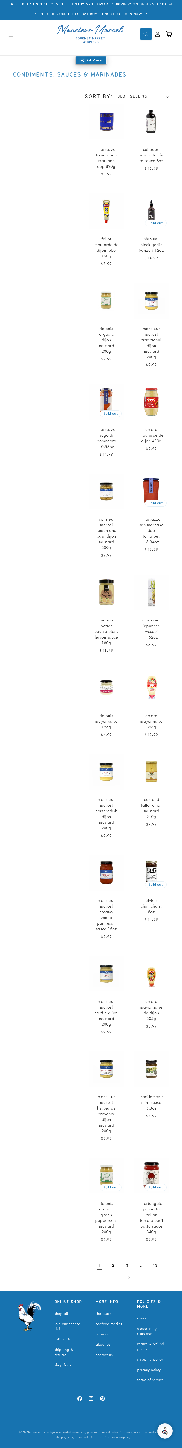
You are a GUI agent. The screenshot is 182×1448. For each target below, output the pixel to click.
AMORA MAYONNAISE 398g (151, 721)
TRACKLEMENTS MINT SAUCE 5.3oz (151, 1102)
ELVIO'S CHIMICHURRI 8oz (151, 906)
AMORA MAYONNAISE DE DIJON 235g (151, 1010)
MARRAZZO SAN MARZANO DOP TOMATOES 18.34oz (151, 530)
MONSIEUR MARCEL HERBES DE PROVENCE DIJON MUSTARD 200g (106, 1113)
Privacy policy (131, 1431)
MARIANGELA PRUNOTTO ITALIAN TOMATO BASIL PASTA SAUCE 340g (151, 1217)
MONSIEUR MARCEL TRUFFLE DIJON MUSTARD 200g (106, 1012)
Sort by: (99, 96)
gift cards (62, 1339)
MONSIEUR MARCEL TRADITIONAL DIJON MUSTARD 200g (151, 342)
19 (155, 1265)
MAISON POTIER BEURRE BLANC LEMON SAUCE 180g (106, 631)
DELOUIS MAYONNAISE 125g (106, 721)
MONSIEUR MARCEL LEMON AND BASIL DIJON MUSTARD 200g (106, 533)
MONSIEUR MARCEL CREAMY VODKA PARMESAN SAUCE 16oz (106, 914)
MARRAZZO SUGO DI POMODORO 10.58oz (106, 438)
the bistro (104, 1313)
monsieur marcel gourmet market (51, 1431)
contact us (104, 1354)
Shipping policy (65, 1436)
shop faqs (63, 1364)
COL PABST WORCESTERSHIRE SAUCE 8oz (151, 155)
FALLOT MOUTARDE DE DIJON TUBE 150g (106, 247)
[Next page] (128, 1277)
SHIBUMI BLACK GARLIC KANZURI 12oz (151, 244)
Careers (143, 1318)
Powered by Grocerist (85, 1431)
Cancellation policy (119, 1436)
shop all (61, 1313)
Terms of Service (150, 1379)
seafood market (109, 1323)
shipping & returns (64, 1352)
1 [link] (99, 1265)
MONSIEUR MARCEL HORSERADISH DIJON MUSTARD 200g (106, 813)
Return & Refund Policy (150, 1346)
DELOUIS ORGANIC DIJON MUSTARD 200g (106, 339)
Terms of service (153, 1431)
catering (103, 1334)
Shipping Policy (150, 1359)
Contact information (91, 1436)
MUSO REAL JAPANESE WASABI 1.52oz (151, 628)
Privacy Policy (149, 1369)
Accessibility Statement (147, 1330)
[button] (11, 34)
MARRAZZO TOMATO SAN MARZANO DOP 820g (106, 158)
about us (103, 1344)
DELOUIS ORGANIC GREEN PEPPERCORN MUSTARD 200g (106, 1217)
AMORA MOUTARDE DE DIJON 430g (151, 435)
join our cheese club (67, 1326)
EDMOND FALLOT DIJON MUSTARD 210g (151, 808)
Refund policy (110, 1431)
